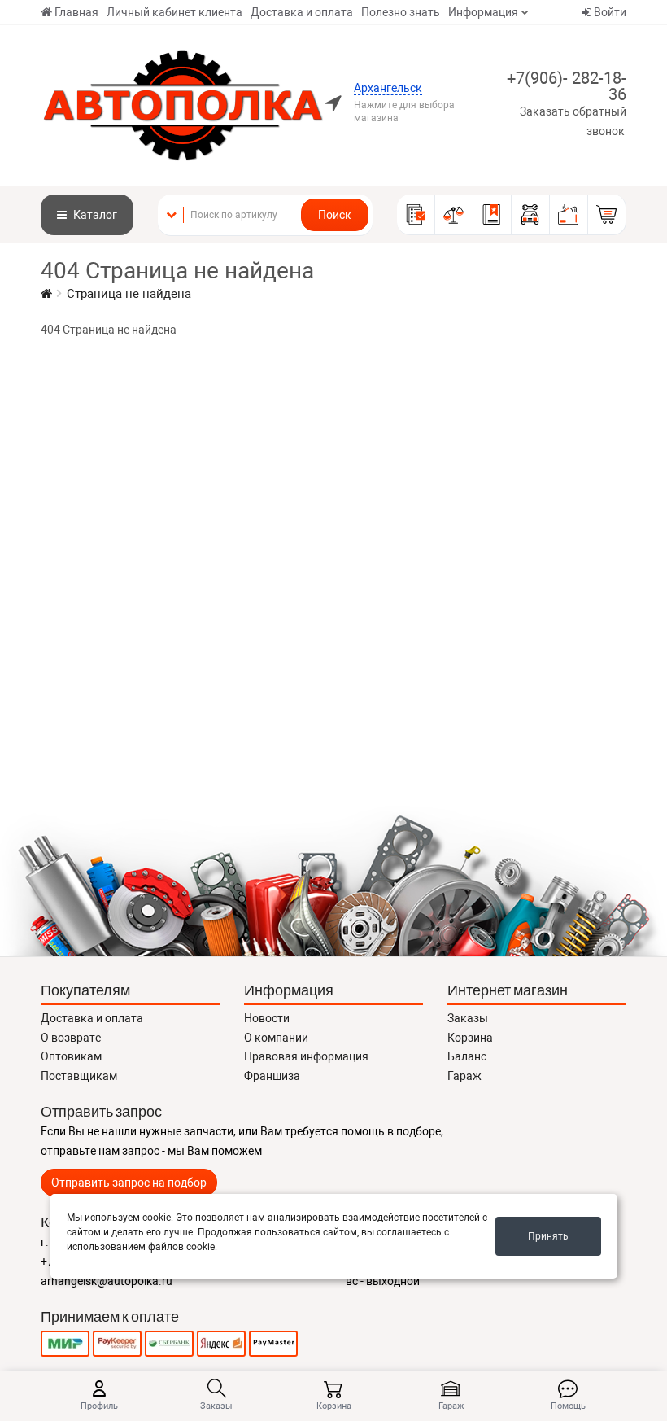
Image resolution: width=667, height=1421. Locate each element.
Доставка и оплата (302, 12)
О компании (276, 1037)
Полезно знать (400, 12)
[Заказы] (416, 215)
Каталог (94, 214)
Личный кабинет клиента (174, 12)
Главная (76, 12)
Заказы (467, 1018)
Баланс (466, 1056)
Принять (548, 1236)
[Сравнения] (454, 215)
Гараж (464, 1075)
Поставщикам (79, 1075)
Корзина (470, 1037)
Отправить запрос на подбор (129, 1182)
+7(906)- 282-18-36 (566, 86)
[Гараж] (531, 215)
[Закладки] (492, 215)
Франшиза (272, 1075)
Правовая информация (306, 1056)
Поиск (334, 214)
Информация (483, 12)
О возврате (71, 1037)
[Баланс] (569, 215)
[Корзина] (607, 215)
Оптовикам (71, 1056)
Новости (267, 1018)
